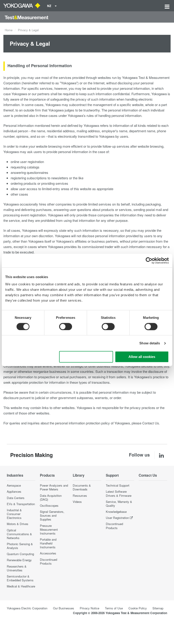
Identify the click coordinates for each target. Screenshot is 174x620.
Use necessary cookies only (86, 357)
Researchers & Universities (17, 568)
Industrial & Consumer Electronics (14, 514)
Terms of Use (114, 608)
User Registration (117, 518)
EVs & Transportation (21, 504)
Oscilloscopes (49, 505)
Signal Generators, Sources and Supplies (52, 515)
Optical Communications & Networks (19, 534)
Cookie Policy (137, 608)
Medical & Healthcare (21, 586)
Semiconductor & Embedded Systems (20, 578)
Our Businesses (63, 608)
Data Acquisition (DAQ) (51, 497)
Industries (15, 475)
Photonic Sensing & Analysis (20, 546)
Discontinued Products (48, 561)
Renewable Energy (19, 560)
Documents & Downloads (82, 487)
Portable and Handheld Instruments (48, 543)
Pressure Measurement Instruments (49, 529)
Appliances (14, 491)
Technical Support (117, 485)
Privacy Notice (89, 608)
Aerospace (14, 485)
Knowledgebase (116, 511)
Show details (149, 343)
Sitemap (157, 608)
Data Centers (15, 498)
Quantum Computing (20, 554)
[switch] (65, 326)
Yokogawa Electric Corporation (27, 608)
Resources (80, 495)
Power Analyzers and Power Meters (54, 487)
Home (8, 30)
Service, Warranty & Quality (119, 503)
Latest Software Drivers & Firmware (118, 493)
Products (47, 475)
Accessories (48, 553)
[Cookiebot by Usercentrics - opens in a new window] (149, 260)
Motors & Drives (17, 524)
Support (112, 475)
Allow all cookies (141, 357)
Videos (77, 501)
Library (79, 475)
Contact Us (150, 423)
